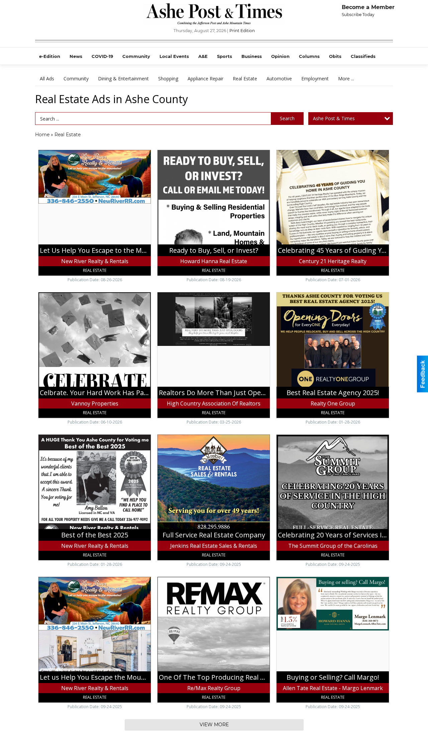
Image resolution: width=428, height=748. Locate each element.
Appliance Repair (205, 78)
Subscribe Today (358, 14)
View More (214, 725)
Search (287, 118)
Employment (315, 78)
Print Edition (242, 30)
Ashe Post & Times (334, 118)
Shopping (168, 78)
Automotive (279, 78)
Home (42, 135)
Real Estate (245, 78)
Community (76, 78)
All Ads (47, 78)
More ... (346, 78)
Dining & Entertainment (123, 78)
